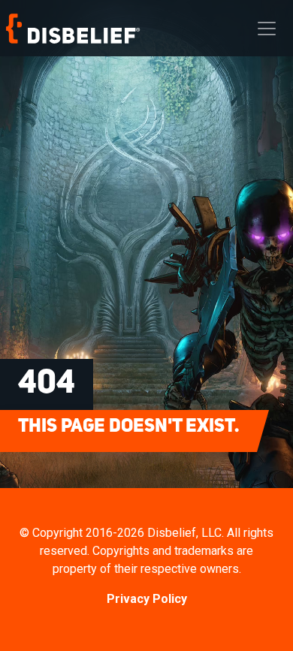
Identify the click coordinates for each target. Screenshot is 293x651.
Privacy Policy (147, 599)
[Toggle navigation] (266, 28)
